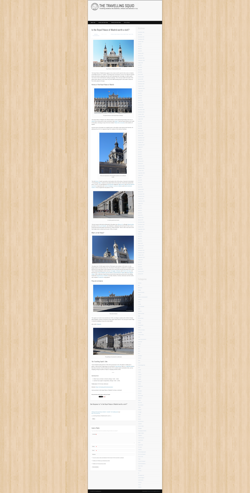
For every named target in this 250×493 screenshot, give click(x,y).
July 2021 (139, 43)
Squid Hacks (140, 444)
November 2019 (141, 83)
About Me (93, 22)
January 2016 (140, 191)
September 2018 (141, 116)
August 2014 (140, 231)
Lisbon (139, 372)
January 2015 (140, 219)
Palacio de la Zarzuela (119, 122)
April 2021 (140, 51)
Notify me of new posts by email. (99, 463)
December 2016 (141, 166)
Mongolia (140, 390)
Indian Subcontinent (142, 339)
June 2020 (140, 67)
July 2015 (139, 205)
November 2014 (141, 224)
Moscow (139, 393)
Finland (139, 322)
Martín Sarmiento (128, 186)
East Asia (139, 311)
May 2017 (140, 154)
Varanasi (139, 482)
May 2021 (140, 48)
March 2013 (140, 269)
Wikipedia (99, 324)
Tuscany (139, 470)
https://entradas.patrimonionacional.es (104, 387)
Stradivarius (100, 277)
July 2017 (139, 149)
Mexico (139, 383)
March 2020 (140, 74)
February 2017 (141, 161)
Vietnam (139, 487)
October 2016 (140, 170)
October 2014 (140, 226)
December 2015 (141, 194)
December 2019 (141, 81)
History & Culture (120, 34)
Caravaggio (112, 271)
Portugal (139, 412)
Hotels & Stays (141, 334)
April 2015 (140, 212)
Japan (139, 351)
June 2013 (140, 262)
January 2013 (140, 273)
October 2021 (140, 41)
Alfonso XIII (120, 224)
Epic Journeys (140, 318)
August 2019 (140, 90)
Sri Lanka (140, 447)
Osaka (139, 407)
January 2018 (140, 135)
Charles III (94, 187)
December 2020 (141, 58)
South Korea (140, 440)
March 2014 (140, 243)
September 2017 (141, 144)
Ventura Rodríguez (109, 186)
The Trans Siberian (141, 454)
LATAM (139, 369)
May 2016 (140, 182)
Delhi (139, 308)
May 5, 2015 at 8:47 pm (96, 413)
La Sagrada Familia (129, 366)
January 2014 (140, 248)
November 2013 (141, 252)
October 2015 (140, 198)
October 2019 (140, 86)
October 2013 (140, 255)
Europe (115, 34)
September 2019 (141, 88)
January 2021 (140, 55)
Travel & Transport (141, 461)
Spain (127, 34)
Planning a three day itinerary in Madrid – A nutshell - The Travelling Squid (105, 411)
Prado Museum (118, 366)
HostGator (140, 332)
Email (94, 451)
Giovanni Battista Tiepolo (119, 272)
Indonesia (140, 341)
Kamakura (140, 355)
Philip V (99, 182)
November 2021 (141, 39)
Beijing (139, 290)
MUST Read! (140, 395)
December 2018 (141, 109)
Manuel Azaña (131, 224)
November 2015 (141, 196)
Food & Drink (140, 325)
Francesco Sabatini (118, 186)
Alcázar (96, 181)
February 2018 (141, 133)
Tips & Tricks (127, 22)
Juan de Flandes (109, 272)
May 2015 (140, 210)
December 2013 (141, 250)
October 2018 (140, 114)
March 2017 (140, 158)
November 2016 (141, 168)
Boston (139, 294)
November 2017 (141, 140)
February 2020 (141, 76)
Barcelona (140, 287)
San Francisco (141, 421)
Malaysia (139, 381)
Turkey (139, 468)
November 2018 (141, 112)
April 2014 (140, 241)
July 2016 (139, 177)
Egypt (139, 315)
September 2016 (141, 173)
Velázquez (118, 271)
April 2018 (140, 128)
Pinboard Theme (150, 491)
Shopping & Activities (142, 430)
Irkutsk (139, 344)
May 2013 (140, 264)
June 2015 (140, 208)
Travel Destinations (103, 22)
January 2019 (140, 107)
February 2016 (141, 189)
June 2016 (140, 180)
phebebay (96, 34)
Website (94, 454)
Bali (139, 285)
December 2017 (141, 137)
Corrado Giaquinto (101, 272)
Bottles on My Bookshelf (142, 297)
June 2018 (140, 123)
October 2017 (140, 142)
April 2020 (140, 72)
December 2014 (141, 222)
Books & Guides (141, 292)
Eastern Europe (141, 313)
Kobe (139, 360)
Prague (139, 414)
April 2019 (140, 100)
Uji (138, 473)
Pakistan (139, 409)
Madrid (124, 34)
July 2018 (139, 121)
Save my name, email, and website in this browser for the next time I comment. (108, 457)
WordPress (157, 491)
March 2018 (140, 130)
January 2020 (140, 79)
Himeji (139, 327)
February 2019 (141, 104)
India (139, 337)
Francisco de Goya (127, 271)
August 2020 (140, 62)
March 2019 (140, 102)
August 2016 (140, 175)
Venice (139, 484)
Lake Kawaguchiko (141, 365)
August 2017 (140, 147)
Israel (139, 346)
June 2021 (140, 46)
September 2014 (141, 229)
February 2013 (141, 271)
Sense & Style (141, 426)
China (139, 301)
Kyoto (139, 362)
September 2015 (141, 201)
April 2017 (140, 156)
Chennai (139, 299)
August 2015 (140, 203)
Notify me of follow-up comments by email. (101, 460)
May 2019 (140, 97)
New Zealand (140, 405)
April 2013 (140, 266)
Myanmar (140, 397)
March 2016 (140, 187)
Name (94, 447)
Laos (139, 367)
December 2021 (141, 36)
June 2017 (140, 151)
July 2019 (139, 93)
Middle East (140, 386)
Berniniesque (110, 184)
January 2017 (140, 163)
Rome (139, 416)
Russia (139, 419)
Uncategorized (141, 475)
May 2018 (140, 126)
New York (140, 402)
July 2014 (139, 233)
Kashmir (139, 358)
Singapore (140, 435)
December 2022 (141, 32)
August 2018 (140, 119)
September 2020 (141, 60)
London (139, 376)
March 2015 (140, 215)
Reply (94, 418)
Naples (139, 400)
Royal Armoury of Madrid (102, 275)
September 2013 (141, 257)
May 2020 (140, 69)
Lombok (139, 374)
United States (140, 480)
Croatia (139, 304)
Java (139, 353)
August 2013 (140, 259)
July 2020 (139, 65)
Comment (94, 434)
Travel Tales (140, 466)
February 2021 (141, 53)
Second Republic (102, 226)
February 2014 (141, 245)
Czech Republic (141, 306)
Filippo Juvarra (121, 184)
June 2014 (140, 236)
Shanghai (140, 428)
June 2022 (140, 34)
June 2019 (140, 95)
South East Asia (141, 437)
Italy (139, 348)
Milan (139, 388)
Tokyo (139, 459)
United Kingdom (141, 477)
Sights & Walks (141, 433)
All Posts (112, 34)
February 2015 (141, 217)
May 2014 (140, 238)
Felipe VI (116, 121)
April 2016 (140, 184)
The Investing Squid (142, 451)
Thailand (139, 449)
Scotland (140, 423)
